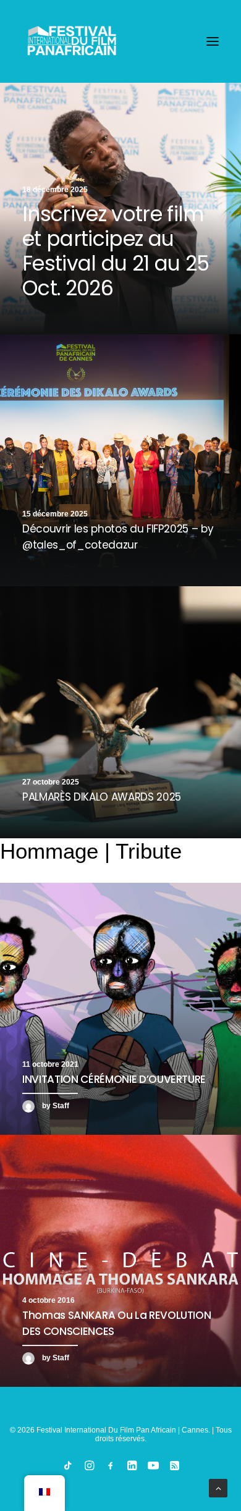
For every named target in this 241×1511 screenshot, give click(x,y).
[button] (212, 41)
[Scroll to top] (218, 1487)
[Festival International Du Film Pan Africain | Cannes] (71, 41)
